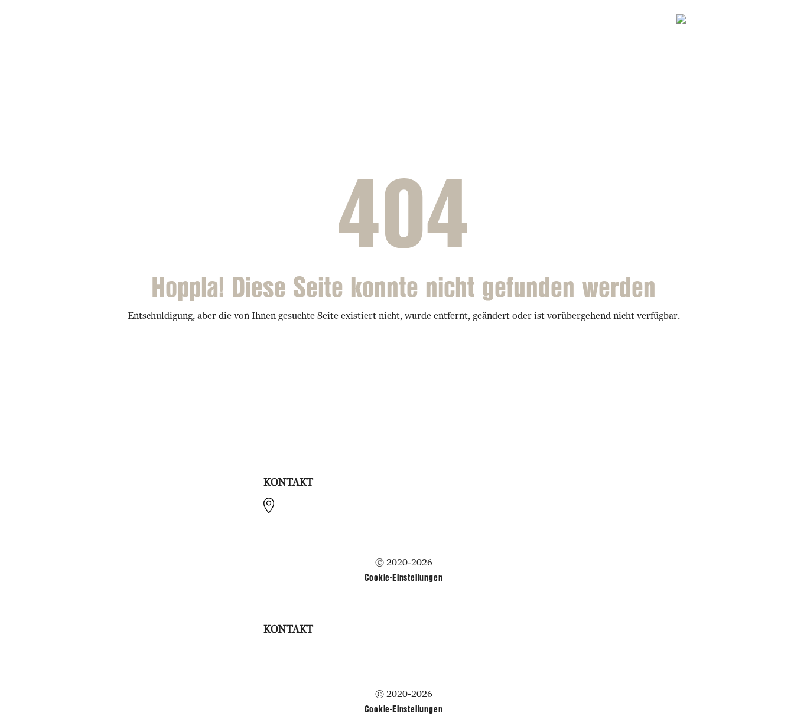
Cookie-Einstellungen (404, 577)
